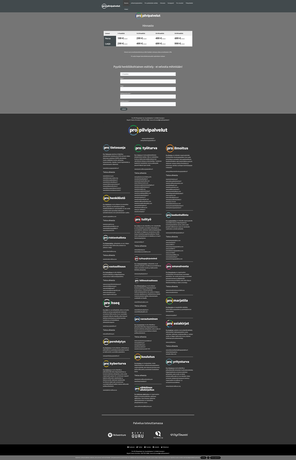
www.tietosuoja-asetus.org (110, 178)
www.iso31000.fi (170, 252)
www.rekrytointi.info (108, 230)
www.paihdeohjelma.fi (140, 205)
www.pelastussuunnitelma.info (142, 177)
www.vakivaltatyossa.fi (172, 197)
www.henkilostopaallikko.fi (110, 228)
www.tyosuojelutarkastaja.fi (142, 191)
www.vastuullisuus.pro (109, 292)
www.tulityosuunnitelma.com (142, 251)
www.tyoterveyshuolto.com (142, 181)
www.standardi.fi (170, 242)
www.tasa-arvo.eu (171, 201)
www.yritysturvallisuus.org (173, 386)
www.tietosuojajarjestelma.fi (111, 168)
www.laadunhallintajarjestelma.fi (175, 232)
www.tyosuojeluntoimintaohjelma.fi (144, 185)
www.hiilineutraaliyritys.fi (141, 309)
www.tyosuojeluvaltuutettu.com (143, 203)
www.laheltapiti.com (171, 185)
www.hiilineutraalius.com (141, 302)
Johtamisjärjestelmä (136, 3)
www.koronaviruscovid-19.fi (142, 349)
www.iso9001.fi (170, 244)
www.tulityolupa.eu (139, 249)
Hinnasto (162, 3)
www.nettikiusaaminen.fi (172, 189)
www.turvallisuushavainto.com (174, 183)
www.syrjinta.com (171, 195)
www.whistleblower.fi (109, 288)
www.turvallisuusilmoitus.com (142, 201)
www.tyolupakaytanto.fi (141, 273)
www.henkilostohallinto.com (111, 226)
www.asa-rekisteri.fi (139, 209)
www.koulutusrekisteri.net (141, 199)
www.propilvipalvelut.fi (148, 138)
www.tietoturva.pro (108, 176)
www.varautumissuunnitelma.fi (143, 340)
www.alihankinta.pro (108, 334)
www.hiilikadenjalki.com (141, 312)
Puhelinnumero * (125, 101)
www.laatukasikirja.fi (171, 257)
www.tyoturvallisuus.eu (140, 207)
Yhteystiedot (189, 3)
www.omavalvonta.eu (172, 292)
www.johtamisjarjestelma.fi (148, 140)
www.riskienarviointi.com (141, 183)
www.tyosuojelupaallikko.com (142, 193)
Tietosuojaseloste (215, 457)
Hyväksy (203, 457)
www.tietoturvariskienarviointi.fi (112, 190)
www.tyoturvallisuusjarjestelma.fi (143, 169)
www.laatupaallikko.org (172, 254)
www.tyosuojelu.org (139, 189)
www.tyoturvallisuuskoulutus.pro (143, 379)
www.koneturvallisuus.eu (110, 259)
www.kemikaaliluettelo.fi (141, 179)
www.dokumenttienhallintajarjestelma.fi (177, 350)
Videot (126, 9)
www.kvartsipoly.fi (139, 211)
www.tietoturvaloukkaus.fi (110, 182)
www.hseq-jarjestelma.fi (109, 326)
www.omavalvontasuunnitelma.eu (175, 290)
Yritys (121, 86)
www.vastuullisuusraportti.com (111, 290)
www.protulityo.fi (139, 242)
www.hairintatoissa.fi (172, 179)
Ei (208, 457)
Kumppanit (171, 3)
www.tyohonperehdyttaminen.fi (174, 205)
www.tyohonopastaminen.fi (173, 207)
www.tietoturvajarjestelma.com (174, 250)
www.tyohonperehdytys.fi (141, 195)
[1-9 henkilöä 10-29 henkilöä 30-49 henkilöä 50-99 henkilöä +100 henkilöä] (148, 74)
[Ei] (294, 457)
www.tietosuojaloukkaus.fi (110, 180)
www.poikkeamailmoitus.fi (110, 186)
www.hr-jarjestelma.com (109, 216)
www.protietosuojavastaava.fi (111, 184)
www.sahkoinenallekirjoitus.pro (143, 406)
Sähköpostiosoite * (125, 93)
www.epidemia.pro (139, 342)
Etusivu (126, 3)
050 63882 (146, 120)
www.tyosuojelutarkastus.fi (142, 187)
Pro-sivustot (179, 3)
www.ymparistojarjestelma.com (174, 246)
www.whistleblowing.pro (109, 286)
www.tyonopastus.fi (139, 197)
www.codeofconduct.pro (110, 294)
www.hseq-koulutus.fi (140, 381)
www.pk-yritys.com (171, 354)
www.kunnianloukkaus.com (173, 191)
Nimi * (122, 78)
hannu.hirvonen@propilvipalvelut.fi (159, 120)
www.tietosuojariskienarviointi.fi (112, 188)
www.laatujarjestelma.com (173, 240)
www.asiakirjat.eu (171, 342)
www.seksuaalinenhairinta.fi (173, 181)
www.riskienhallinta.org (109, 251)
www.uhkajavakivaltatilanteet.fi (174, 193)
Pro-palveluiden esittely (151, 3)
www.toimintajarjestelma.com (174, 259)
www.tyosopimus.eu (108, 224)
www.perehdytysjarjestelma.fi (111, 356)
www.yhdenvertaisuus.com (173, 203)
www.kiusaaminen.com (172, 187)
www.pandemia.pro (139, 345)
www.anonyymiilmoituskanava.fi (112, 284)
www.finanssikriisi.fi (139, 347)
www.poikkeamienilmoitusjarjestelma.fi (177, 171)
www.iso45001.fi (170, 248)
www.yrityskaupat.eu (171, 352)
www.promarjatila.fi (171, 315)
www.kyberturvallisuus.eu (110, 390)
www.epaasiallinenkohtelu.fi (173, 199)
